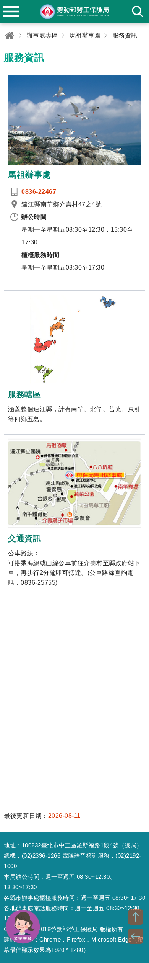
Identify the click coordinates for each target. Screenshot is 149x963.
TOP (135, 917)
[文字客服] (23, 926)
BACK (135, 936)
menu (11, 11)
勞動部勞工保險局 (74, 11)
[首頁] (9, 35)
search (137, 11)
